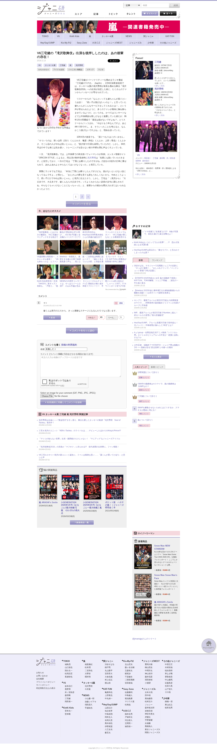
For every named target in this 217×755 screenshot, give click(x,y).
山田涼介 (108, 708)
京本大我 (149, 692)
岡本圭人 (108, 717)
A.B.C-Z (127, 711)
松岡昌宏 (68, 673)
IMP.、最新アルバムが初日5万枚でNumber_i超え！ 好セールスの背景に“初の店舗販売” (157, 314)
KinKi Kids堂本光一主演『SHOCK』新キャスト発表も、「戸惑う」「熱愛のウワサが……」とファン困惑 (47, 286)
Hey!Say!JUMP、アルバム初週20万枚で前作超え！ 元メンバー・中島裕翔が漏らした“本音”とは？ (157, 324)
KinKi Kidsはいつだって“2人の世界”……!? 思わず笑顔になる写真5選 (156, 243)
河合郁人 (128, 720)
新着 (141, 260)
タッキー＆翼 (50, 65)
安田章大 (108, 673)
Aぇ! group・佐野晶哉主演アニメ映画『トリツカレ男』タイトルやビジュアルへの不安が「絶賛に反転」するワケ (157, 335)
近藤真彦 (169, 683)
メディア (90, 69)
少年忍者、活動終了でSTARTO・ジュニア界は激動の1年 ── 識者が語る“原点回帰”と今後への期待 (157, 346)
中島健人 (128, 695)
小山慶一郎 (89, 698)
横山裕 (108, 683)
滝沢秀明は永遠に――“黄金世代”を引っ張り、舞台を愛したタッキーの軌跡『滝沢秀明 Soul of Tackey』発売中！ (79, 421)
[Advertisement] (156, 202)
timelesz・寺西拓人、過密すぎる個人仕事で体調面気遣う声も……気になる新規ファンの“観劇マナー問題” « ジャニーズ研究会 (70, 263)
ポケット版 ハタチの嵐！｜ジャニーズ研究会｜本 (114, 505)
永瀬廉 (148, 723)
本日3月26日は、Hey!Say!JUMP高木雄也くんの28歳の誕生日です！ (92, 236)
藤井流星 (149, 677)
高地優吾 (149, 698)
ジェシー (149, 705)
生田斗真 (169, 686)
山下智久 (169, 689)
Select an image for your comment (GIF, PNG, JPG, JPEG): (68, 393)
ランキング (157, 260)
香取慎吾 (169, 677)
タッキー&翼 (89, 683)
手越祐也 (88, 708)
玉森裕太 (128, 670)
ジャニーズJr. (149, 689)
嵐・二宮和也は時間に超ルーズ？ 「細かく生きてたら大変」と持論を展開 (92, 260)
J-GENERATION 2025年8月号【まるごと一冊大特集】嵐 (92, 505)
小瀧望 (148, 683)
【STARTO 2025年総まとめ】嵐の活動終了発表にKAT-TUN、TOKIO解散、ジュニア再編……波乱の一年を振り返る (156, 280)
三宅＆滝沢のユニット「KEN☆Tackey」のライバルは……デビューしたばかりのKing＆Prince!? (80, 430)
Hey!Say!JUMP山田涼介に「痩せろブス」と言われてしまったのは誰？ (156, 251)
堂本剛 (68, 714)
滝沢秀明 (79, 65)
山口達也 (68, 667)
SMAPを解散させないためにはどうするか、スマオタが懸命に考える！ (158, 408)
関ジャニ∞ (108, 661)
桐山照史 (149, 667)
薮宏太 (108, 733)
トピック (113, 14)
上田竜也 (108, 695)
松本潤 (88, 667)
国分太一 (68, 670)
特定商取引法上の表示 (45, 688)
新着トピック (157, 367)
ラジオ (100, 69)
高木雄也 (108, 723)
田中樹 (148, 695)
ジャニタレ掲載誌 (75, 69)
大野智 (88, 673)
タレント (130, 14)
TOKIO (66, 661)
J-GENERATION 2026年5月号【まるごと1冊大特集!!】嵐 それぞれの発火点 (70, 507)
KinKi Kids (68, 708)
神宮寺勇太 (149, 714)
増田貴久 (88, 705)
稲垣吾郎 (169, 670)
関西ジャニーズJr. (152, 732)
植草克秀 (169, 708)
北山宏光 (128, 664)
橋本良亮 (128, 714)
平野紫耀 (149, 720)
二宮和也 (88, 670)
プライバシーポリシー (45, 682)
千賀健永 (128, 677)
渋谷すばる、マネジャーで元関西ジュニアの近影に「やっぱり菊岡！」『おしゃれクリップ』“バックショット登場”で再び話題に (156, 268)
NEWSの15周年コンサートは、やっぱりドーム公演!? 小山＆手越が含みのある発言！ (70, 285)
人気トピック (141, 367)
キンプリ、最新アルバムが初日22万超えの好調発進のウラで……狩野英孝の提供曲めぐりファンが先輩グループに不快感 (157, 302)
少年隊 (166, 698)
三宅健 (62, 65)
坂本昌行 (145, 161)
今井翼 (88, 689)
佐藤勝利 (128, 692)
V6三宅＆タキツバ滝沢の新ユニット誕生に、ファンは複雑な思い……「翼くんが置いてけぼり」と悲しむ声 (82, 456)
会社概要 (40, 679)
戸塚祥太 (128, 717)
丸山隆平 (108, 670)
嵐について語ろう (145, 420)
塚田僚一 (128, 726)
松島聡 (128, 705)
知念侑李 (108, 711)
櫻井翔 (88, 677)
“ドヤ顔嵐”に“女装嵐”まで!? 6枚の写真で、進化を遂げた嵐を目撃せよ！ (161, 232)
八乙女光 (108, 729)
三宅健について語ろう (147, 396)
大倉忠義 (108, 677)
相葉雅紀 (88, 664)
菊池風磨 (128, 698)
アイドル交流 (58, 69)
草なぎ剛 (169, 673)
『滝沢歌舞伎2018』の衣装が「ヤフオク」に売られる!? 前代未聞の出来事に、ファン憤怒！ (79, 447)
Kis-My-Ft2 (128, 661)
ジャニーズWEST (151, 661)
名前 (42, 349)
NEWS (86, 695)
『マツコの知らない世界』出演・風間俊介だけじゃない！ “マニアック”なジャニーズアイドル (79, 439)
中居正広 (169, 664)
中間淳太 (149, 670)
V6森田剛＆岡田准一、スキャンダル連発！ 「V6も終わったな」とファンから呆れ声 (47, 260)
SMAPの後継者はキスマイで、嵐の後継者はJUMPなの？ (157, 385)
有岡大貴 (108, 720)
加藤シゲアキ (90, 702)
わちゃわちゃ (43, 69)
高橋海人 (149, 726)
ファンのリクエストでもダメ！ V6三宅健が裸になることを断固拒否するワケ (116, 236)
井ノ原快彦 (170, 158)
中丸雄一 (108, 698)
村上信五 (108, 680)
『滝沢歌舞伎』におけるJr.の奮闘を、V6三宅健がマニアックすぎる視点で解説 (47, 236)
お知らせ (40, 673)
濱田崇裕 (149, 680)
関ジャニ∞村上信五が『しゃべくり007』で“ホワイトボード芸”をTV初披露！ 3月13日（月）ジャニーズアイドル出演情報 (115, 287)
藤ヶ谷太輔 (129, 667)
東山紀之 (169, 705)
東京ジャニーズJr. (152, 729)
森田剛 (162, 158)
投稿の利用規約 (69, 344)
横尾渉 (128, 673)
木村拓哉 (169, 667)
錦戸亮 (108, 667)
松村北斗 (149, 701)
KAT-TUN (107, 689)
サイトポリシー (43, 685)
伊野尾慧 (108, 726)
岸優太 (148, 717)
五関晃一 (128, 723)
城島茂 (68, 664)
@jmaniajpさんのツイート (144, 639)
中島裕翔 (108, 714)
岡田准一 (147, 158)
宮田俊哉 (128, 683)
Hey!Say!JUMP (110, 704)
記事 (96, 14)
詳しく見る (160, 86)
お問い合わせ (42, 676)
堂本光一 (68, 711)
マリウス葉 (129, 701)
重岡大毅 (149, 664)
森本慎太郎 (149, 708)
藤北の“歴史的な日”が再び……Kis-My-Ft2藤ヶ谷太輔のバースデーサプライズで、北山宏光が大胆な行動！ (70, 237)
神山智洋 (149, 673)
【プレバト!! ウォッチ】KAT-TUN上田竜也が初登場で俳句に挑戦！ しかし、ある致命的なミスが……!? (115, 262)
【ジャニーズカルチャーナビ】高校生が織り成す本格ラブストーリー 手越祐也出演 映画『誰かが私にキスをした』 (92, 286)
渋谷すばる (109, 664)
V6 (39, 65)
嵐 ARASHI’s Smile (48, 502)
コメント (44, 354)
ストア (78, 14)
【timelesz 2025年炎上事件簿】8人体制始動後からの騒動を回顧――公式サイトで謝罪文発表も (157, 291)
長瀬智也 (68, 677)
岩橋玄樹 (149, 711)
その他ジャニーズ (171, 661)
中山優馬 (169, 680)
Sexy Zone (128, 689)
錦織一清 (169, 701)
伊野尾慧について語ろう (148, 372)
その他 (168, 692)
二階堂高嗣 (129, 680)
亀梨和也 (108, 692)
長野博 (138, 161)
